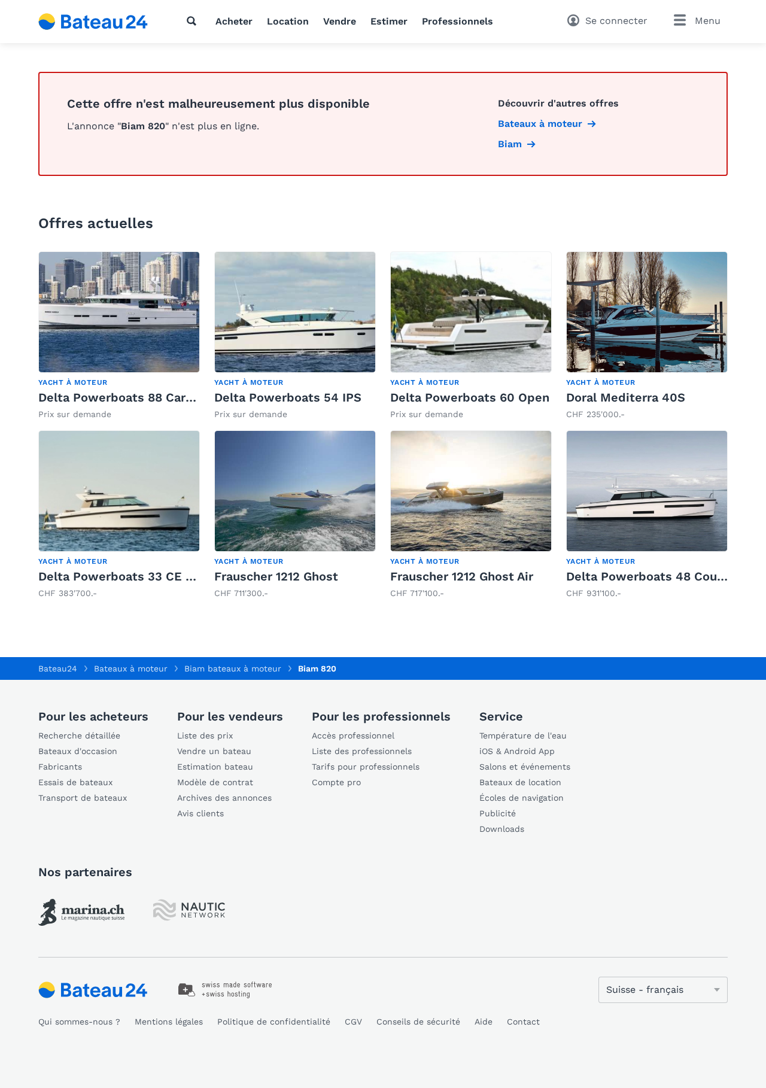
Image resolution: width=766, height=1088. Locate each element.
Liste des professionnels (362, 751)
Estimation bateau (215, 766)
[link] (119, 336)
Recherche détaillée (79, 735)
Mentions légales (169, 1021)
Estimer (389, 21)
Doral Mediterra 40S (625, 397)
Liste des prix (205, 735)
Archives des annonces (224, 798)
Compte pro (336, 782)
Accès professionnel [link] (353, 735)
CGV (353, 1021)
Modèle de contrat (215, 782)
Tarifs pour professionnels (366, 766)
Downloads (501, 829)
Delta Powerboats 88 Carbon (123, 397)
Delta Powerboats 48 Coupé (649, 576)
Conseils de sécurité (418, 1021)
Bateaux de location (520, 782)
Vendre (339, 21)
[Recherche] (194, 21)
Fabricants (60, 766)
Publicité (497, 813)
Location (288, 21)
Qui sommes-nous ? (79, 1021)
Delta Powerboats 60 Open (469, 397)
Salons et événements (524, 766)
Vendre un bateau (214, 751)
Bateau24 (57, 668)
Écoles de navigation (521, 798)
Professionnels (457, 21)
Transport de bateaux (82, 798)
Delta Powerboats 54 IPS (287, 397)
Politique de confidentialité (273, 1021)
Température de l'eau (523, 735)
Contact (523, 1021)
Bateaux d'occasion (77, 751)
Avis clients (200, 813)
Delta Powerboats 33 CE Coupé (130, 576)
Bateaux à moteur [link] (540, 123)
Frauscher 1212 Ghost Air (461, 576)
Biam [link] (510, 144)
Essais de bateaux (75, 782)
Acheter (234, 21)
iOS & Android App (517, 751)
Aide (484, 1021)
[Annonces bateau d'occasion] (93, 21)
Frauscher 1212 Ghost (276, 576)
